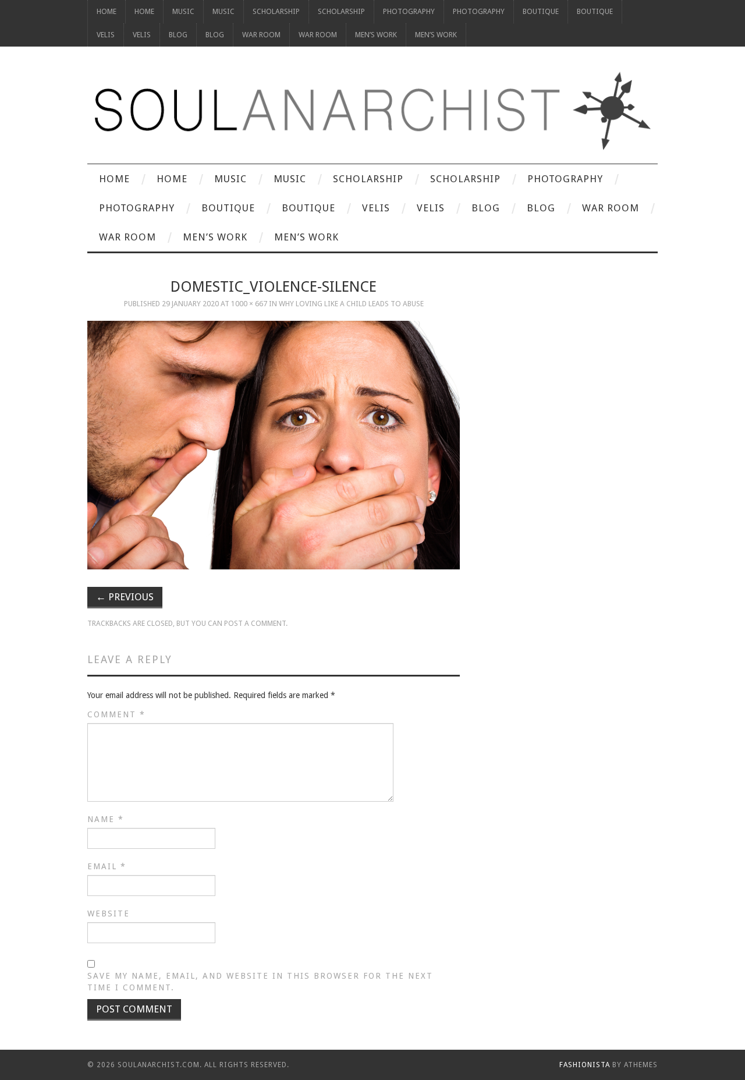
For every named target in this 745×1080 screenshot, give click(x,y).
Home (106, 11)
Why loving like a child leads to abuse (351, 303)
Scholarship (276, 11)
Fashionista (584, 1065)
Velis (106, 34)
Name (105, 819)
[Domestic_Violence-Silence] (273, 445)
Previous (125, 597)
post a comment (255, 623)
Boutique (541, 11)
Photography (409, 11)
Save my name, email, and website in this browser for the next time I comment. (260, 981)
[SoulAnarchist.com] (372, 111)
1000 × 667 (249, 303)
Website (108, 913)
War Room (261, 34)
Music (183, 11)
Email (106, 866)
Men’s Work (376, 34)
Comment (116, 714)
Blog (178, 34)
